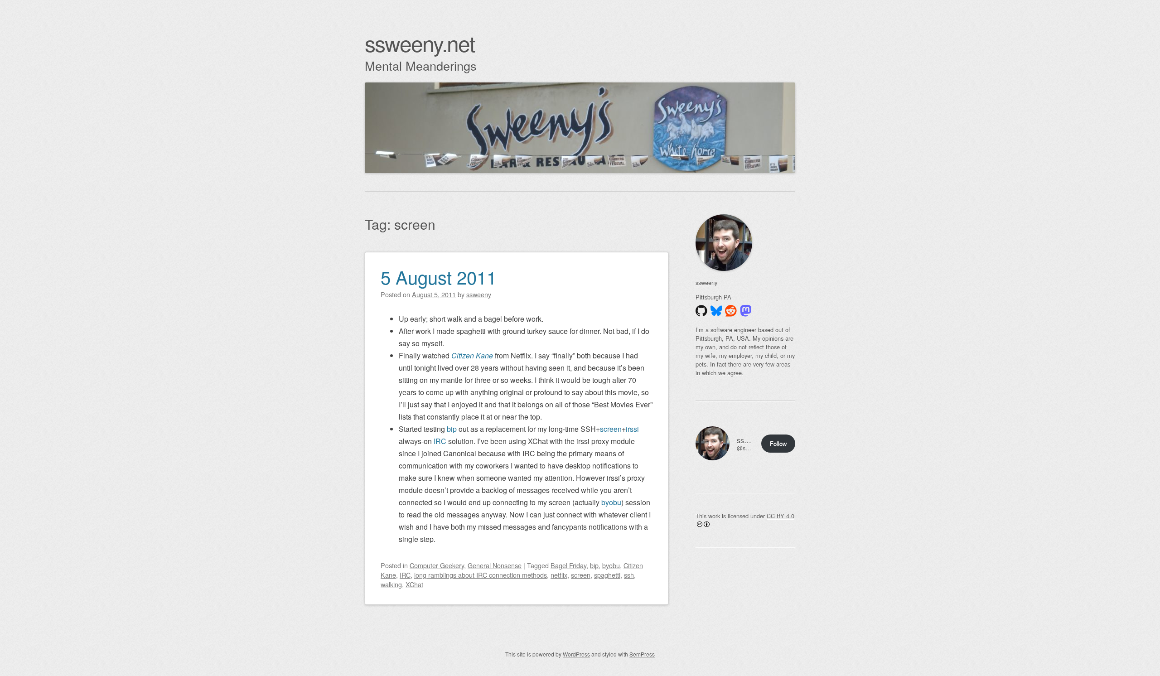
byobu (611, 502)
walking (391, 584)
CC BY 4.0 (780, 516)
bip (452, 429)
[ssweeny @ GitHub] (701, 311)
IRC (440, 441)
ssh (629, 574)
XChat (414, 584)
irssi (632, 429)
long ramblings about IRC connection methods (480, 574)
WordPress (576, 654)
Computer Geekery (437, 565)
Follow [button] (778, 443)
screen (611, 429)
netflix (559, 574)
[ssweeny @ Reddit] (731, 311)
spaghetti (607, 574)
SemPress (642, 654)
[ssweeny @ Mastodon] (746, 311)
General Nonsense (495, 565)
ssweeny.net (419, 42)
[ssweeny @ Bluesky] (716, 311)
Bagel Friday (568, 565)
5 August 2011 (439, 277)
